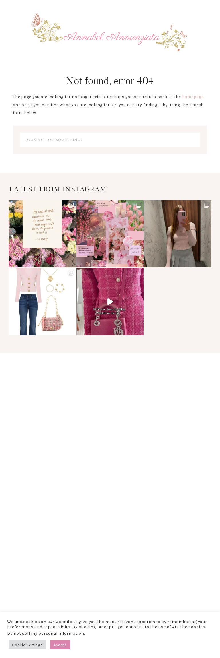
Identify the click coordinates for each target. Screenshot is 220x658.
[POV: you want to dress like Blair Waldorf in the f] (110, 301)
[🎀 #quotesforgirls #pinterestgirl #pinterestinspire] (42, 234)
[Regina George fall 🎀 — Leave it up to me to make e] (177, 234)
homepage (193, 96)
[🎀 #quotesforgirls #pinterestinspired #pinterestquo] (110, 234)
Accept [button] (60, 645)
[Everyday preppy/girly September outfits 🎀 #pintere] (42, 301)
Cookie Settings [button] (27, 645)
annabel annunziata (110, 37)
